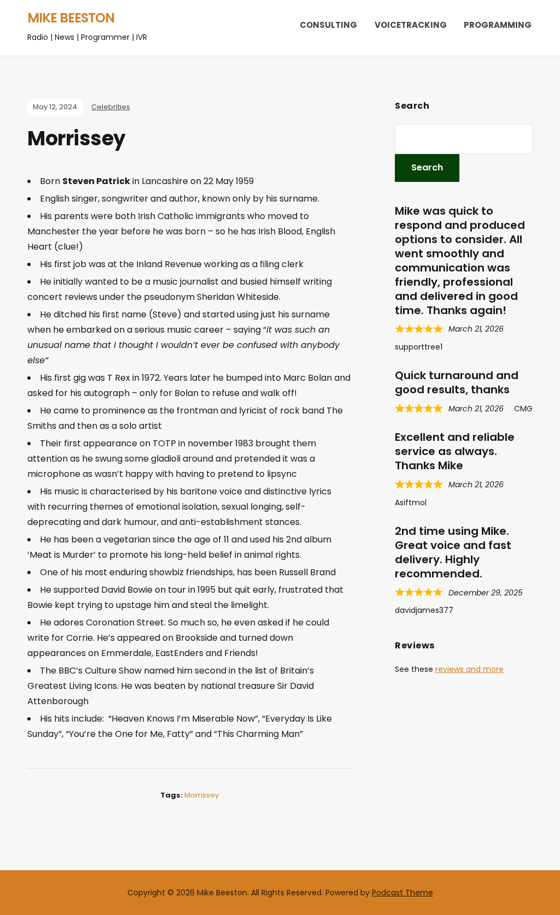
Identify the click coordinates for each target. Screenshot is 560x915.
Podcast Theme (402, 892)
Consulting (328, 25)
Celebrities (110, 107)
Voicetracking (411, 25)
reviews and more (469, 669)
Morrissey (201, 795)
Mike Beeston (70, 18)
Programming (498, 25)
